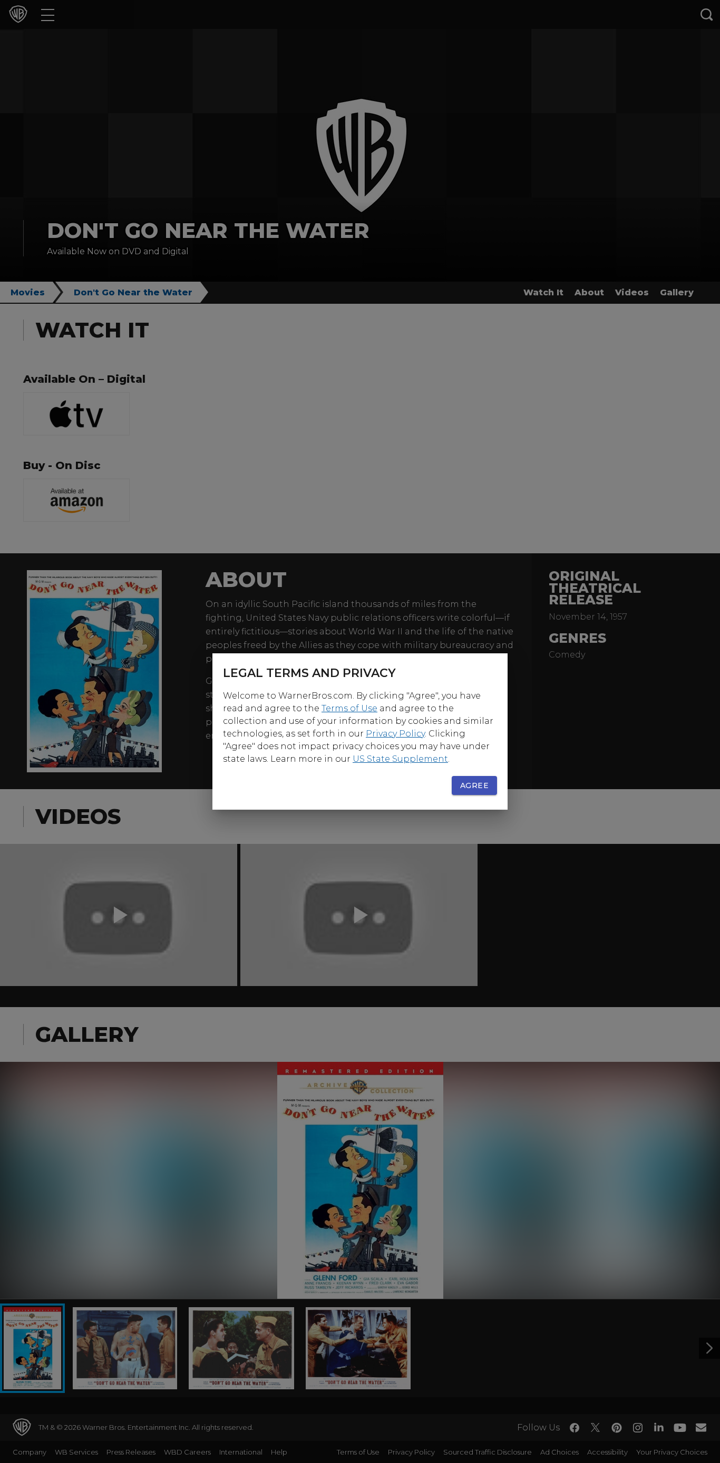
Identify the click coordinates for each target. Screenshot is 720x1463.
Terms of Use (349, 708)
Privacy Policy (395, 734)
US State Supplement (400, 759)
